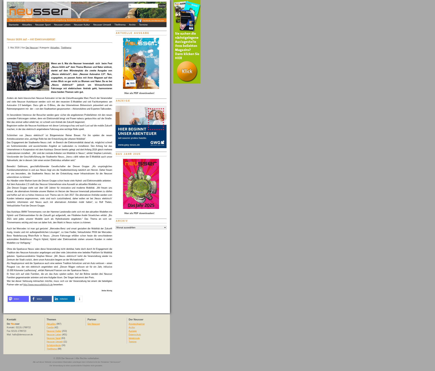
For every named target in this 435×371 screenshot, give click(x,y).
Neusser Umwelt (102, 24)
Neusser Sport (43, 24)
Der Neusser (32, 48)
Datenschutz (135, 334)
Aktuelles (27, 24)
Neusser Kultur (82, 24)
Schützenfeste (54, 345)
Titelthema (120, 24)
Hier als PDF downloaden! (139, 213)
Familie (50, 327)
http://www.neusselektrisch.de (38, 284)
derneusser (115, 362)
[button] (18, 299)
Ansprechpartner (137, 324)
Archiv (132, 24)
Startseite (13, 24)
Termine (143, 24)
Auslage (133, 331)
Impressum (134, 338)
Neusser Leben (62, 24)
